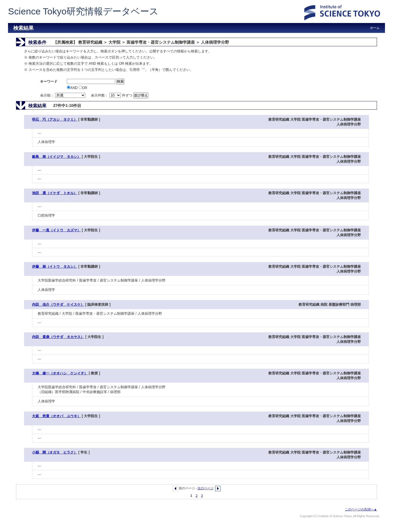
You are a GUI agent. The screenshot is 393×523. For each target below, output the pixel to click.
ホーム (375, 28)
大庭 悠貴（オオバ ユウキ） (56, 416)
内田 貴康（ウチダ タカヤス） (58, 337)
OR (84, 88)
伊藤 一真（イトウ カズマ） (56, 230)
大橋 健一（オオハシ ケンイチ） (60, 373)
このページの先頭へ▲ (361, 509)
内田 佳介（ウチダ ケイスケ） (58, 304)
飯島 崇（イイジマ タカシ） (56, 157)
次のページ (206, 488)
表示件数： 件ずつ (112, 95)
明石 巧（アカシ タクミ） (54, 119)
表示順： (47, 95)
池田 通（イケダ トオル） (54, 193)
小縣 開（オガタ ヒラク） (54, 452)
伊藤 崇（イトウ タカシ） (54, 266)
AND (74, 88)
